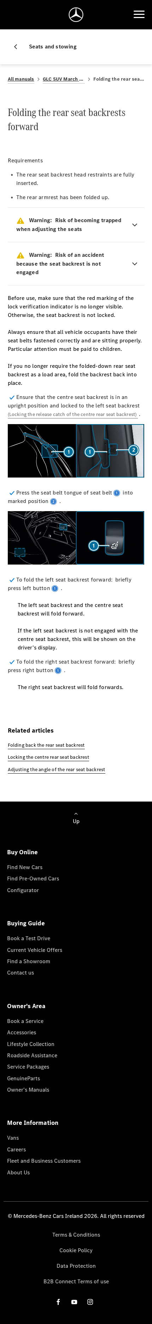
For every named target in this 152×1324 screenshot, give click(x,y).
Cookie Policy (76, 1250)
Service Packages (28, 1066)
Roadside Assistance (32, 1055)
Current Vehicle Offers (34, 950)
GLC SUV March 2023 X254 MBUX (64, 79)
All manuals (21, 79)
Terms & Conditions (76, 1234)
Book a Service (25, 1021)
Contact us (20, 972)
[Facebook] (58, 1301)
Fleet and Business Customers (44, 1160)
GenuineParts (23, 1078)
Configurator (23, 890)
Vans (13, 1137)
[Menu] (139, 14)
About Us (18, 1172)
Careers (16, 1149)
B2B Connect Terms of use (76, 1281)
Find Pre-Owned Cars (33, 878)
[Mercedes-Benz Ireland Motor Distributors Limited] (76, 14)
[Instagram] (90, 1301)
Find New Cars (24, 867)
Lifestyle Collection (30, 1044)
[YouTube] (74, 1301)
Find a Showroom (28, 961)
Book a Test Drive (28, 938)
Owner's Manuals (28, 1089)
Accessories (21, 1032)
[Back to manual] (18, 46)
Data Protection (76, 1266)
